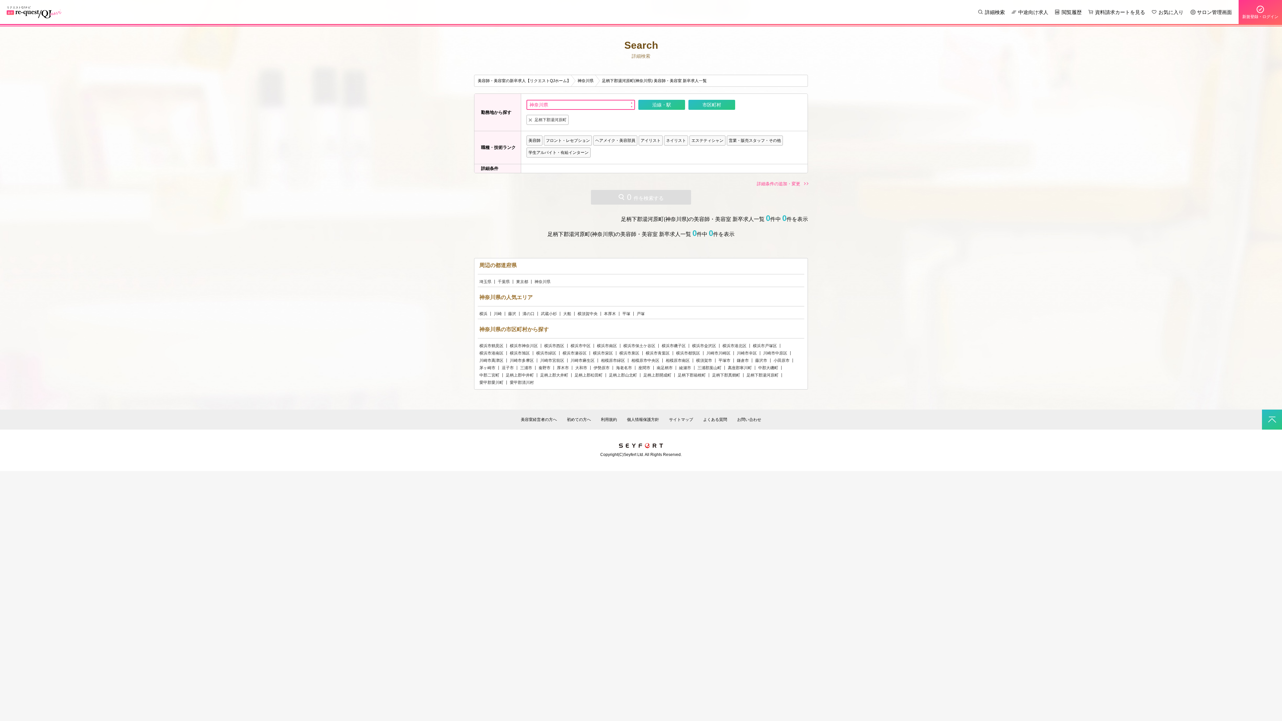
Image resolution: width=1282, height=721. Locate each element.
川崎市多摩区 (522, 360)
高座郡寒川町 (740, 368)
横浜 (483, 313)
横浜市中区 (581, 345)
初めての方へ (579, 419)
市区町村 (711, 104)
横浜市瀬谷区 (575, 353)
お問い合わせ (749, 419)
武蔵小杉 (549, 313)
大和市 (581, 368)
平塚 (626, 313)
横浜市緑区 (546, 353)
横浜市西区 (554, 345)
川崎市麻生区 (583, 360)
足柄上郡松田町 (589, 375)
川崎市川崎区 (718, 353)
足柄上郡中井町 (520, 375)
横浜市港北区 (734, 345)
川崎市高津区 (491, 360)
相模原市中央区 (645, 360)
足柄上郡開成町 (657, 375)
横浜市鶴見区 (491, 345)
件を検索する (645, 197)
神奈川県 (543, 281)
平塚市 (724, 360)
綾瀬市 (685, 368)
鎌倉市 (743, 360)
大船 (567, 313)
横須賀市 (704, 360)
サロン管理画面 (1214, 12)
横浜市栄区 (603, 353)
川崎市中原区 (775, 353)
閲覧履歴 (1072, 12)
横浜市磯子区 (674, 345)
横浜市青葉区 (658, 353)
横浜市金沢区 (704, 345)
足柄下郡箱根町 (692, 375)
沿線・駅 (661, 104)
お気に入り (1171, 12)
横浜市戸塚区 (765, 345)
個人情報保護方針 (643, 419)
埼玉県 (485, 281)
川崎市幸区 (747, 353)
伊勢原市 (602, 368)
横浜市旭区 (520, 353)
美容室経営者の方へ (539, 419)
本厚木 (610, 313)
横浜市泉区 (629, 353)
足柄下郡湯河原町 (762, 375)
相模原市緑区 (613, 360)
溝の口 (528, 313)
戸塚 (641, 313)
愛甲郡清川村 (522, 382)
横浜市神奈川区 (524, 345)
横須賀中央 (588, 313)
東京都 (522, 281)
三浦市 (526, 368)
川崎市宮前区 (552, 360)
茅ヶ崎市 (487, 368)
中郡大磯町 (768, 368)
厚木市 (563, 368)
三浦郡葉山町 (709, 368)
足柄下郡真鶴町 (726, 375)
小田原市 (782, 360)
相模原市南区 (678, 360)
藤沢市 (761, 360)
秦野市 (545, 368)
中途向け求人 (1033, 12)
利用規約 (609, 419)
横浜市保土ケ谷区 (639, 345)
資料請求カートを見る (1120, 12)
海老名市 (624, 368)
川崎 (498, 313)
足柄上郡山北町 (623, 375)
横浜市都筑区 (688, 353)
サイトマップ (681, 419)
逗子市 (508, 368)
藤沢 (512, 313)
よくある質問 (715, 419)
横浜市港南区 (491, 353)
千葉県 (504, 281)
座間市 (644, 368)
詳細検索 (995, 12)
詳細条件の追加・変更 (778, 183)
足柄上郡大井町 (554, 375)
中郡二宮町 (489, 375)
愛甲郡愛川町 (491, 382)
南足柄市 (665, 368)
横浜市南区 (607, 345)
